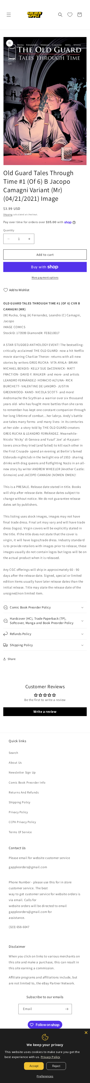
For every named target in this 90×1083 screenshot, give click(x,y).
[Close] (86, 1032)
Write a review (44, 711)
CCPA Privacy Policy (22, 822)
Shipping (7, 214)
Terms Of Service (20, 832)
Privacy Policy (18, 812)
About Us (15, 763)
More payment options (45, 277)
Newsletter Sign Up (22, 772)
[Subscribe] (67, 1009)
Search (13, 753)
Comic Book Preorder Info (27, 782)
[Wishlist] (70, 15)
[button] (9, 15)
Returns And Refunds (24, 792)
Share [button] (12, 659)
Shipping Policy (19, 802)
